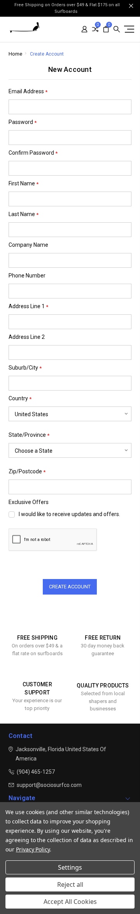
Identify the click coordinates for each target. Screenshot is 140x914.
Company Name (28, 245)
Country (20, 398)
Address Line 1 (28, 306)
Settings (70, 867)
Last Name (23, 214)
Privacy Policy (33, 849)
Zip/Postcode (27, 471)
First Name (23, 183)
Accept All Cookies (70, 901)
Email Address (28, 91)
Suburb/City (25, 368)
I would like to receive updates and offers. (69, 514)
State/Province (29, 435)
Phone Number (27, 275)
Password (23, 122)
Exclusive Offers (29, 502)
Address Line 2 (27, 337)
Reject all (70, 884)
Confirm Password (33, 153)
